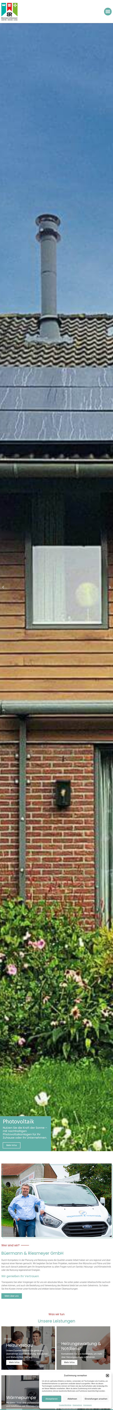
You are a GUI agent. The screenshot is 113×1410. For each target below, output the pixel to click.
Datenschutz (77, 1405)
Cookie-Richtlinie (65, 1405)
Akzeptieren (51, 1398)
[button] (107, 1375)
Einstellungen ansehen (96, 1398)
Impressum (87, 1405)
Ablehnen (72, 1398)
